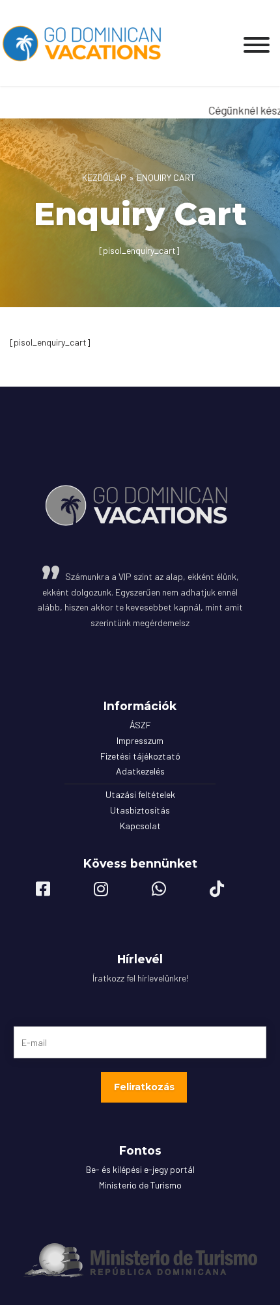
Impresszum (140, 740)
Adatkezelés (140, 770)
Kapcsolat (140, 825)
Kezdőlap (104, 177)
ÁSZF (140, 724)
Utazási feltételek (140, 794)
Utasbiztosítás (140, 810)
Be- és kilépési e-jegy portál (140, 1169)
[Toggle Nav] (256, 41)
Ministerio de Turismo (140, 1184)
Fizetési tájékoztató (140, 756)
